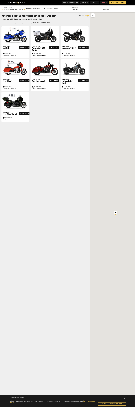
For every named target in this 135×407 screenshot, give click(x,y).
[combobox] (12, 8)
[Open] (100, 9)
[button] (70, 2)
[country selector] (104, 2)
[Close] (124, 399)
